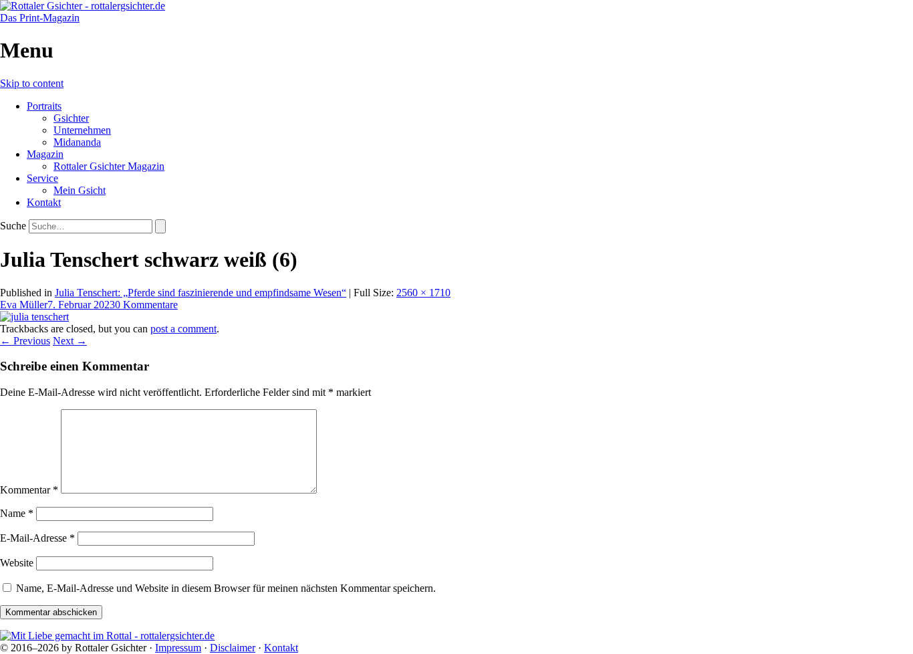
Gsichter (71, 118)
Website (16, 562)
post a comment (183, 328)
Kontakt (44, 202)
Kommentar (29, 490)
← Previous (25, 340)
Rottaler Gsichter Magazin (108, 166)
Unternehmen (82, 130)
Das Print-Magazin (40, 17)
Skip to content (31, 83)
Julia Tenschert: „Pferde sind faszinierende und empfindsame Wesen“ (200, 292)
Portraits (44, 106)
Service (42, 178)
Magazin (45, 154)
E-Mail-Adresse (37, 538)
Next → (70, 340)
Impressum (178, 647)
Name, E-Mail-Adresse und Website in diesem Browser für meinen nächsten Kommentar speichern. (226, 588)
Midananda (77, 142)
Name (16, 513)
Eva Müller (23, 304)
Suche (13, 225)
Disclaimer (232, 647)
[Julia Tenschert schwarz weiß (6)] (34, 316)
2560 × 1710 (423, 292)
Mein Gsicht (79, 190)
